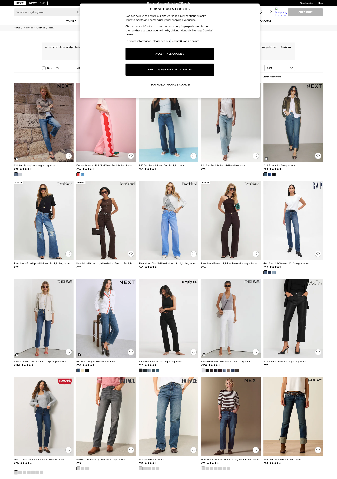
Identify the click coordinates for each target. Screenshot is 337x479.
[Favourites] (260, 12)
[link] (271, 12)
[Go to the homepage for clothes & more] (20, 3)
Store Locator (306, 3)
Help (320, 3)
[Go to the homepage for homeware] (37, 3)
